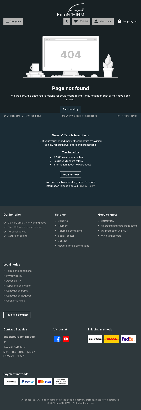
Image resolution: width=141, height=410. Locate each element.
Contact (62, 240)
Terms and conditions (19, 270)
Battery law (107, 220)
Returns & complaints (70, 230)
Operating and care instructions (119, 225)
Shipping (63, 220)
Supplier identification (18, 285)
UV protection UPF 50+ (114, 230)
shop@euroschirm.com (19, 336)
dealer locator (66, 235)
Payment (63, 225)
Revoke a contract (17, 314)
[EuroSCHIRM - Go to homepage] (70, 9)
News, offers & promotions (73, 245)
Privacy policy (14, 275)
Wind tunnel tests (111, 235)
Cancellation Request (18, 295)
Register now (70, 174)
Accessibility (13, 280)
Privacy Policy (87, 185)
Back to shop (71, 109)
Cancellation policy (17, 290)
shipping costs (54, 399)
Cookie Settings (15, 300)
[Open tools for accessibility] (66, 21)
